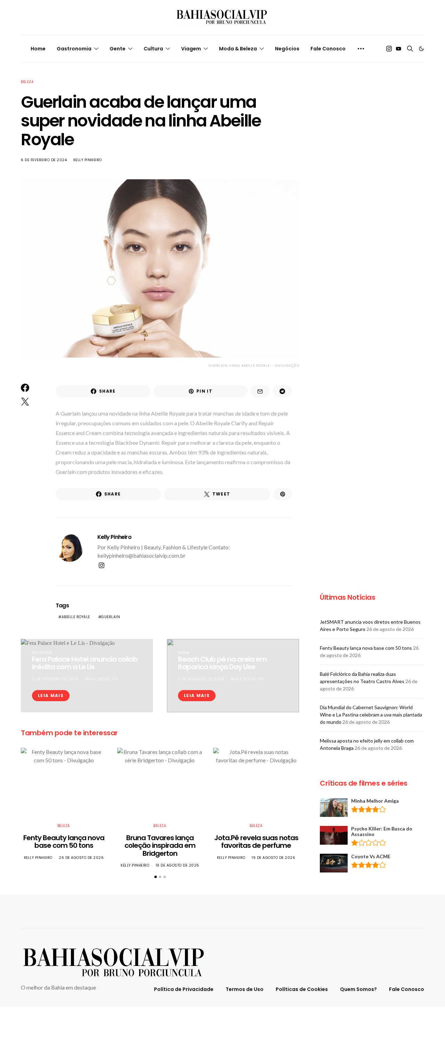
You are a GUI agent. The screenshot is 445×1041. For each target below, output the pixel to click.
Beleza (27, 81)
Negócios (287, 48)
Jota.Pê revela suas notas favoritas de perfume (256, 842)
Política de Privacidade (183, 989)
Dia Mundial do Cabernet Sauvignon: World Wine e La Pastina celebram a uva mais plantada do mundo (371, 714)
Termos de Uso (245, 989)
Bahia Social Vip (101, 679)
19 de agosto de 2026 (177, 865)
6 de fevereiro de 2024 (44, 160)
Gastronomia (74, 48)
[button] (421, 48)
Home (38, 48)
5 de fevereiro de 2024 (55, 679)
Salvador (42, 652)
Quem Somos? (358, 989)
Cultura (153, 48)
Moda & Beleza (238, 48)
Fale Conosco (328, 48)
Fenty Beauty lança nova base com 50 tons (63, 842)
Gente (118, 48)
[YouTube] (398, 48)
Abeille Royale (76, 617)
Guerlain (110, 617)
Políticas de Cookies (302, 989)
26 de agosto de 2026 (81, 857)
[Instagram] (389, 48)
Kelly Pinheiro (87, 160)
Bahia (183, 652)
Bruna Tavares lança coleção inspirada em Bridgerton (159, 845)
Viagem (191, 48)
